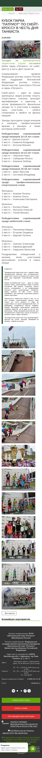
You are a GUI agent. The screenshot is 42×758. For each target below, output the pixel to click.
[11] (21, 408)
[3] (21, 456)
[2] (21, 598)
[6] (21, 575)
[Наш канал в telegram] (29, 691)
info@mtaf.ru (35, 683)
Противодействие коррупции (21, 716)
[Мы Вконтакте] (13, 691)
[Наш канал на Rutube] (25, 691)
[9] (21, 361)
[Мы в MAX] (17, 691)
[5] (21, 551)
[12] (21, 432)
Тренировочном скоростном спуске (21, 62)
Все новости (9, 613)
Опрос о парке (21, 708)
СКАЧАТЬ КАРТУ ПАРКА (21, 700)
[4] (21, 527)
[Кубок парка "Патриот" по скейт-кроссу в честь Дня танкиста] (21, 49)
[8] (21, 337)
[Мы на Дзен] (21, 691)
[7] (21, 480)
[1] (21, 503)
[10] (21, 385)
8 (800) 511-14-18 (33, 679)
